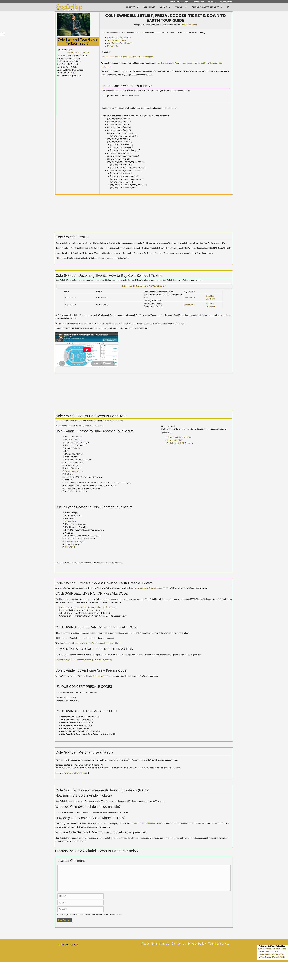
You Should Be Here (74, 471)
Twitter (68, 773)
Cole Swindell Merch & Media (272, 957)
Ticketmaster (198, 2)
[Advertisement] (144, 956)
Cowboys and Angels (74, 541)
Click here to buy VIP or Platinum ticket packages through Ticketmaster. (83, 660)
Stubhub (151, 824)
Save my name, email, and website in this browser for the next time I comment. (91, 914)
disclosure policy (189, 25)
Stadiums (149, 7)
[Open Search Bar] (228, 7)
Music (163, 7)
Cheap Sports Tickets (205, 7)
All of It (73, 73)
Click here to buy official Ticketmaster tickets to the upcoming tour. (127, 57)
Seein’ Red (70, 547)
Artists (130, 7)
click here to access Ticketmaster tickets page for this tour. (99, 643)
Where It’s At (70, 521)
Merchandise (113, 46)
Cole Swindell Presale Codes (120, 43)
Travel (179, 7)
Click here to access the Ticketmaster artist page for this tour (89, 607)
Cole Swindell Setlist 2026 (119, 37)
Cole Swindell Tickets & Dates (273, 949)
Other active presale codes (179, 437)
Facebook (79, 773)
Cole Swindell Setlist (269, 951)
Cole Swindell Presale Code (272, 954)
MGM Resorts (226, 2)
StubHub (212, 2)
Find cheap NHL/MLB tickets (180, 443)
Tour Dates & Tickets (116, 40)
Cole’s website (99, 676)
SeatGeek (210, 299)
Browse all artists (174, 440)
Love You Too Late (73, 439)
